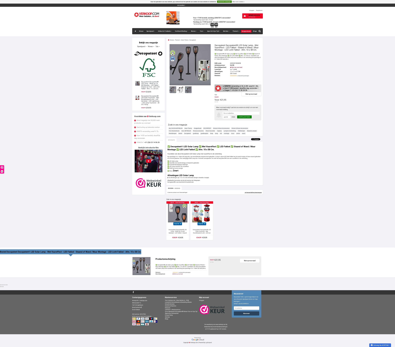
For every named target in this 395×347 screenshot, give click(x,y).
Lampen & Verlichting (230, 131)
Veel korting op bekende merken (148, 127)
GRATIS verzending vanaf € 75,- (148, 131)
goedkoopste (204, 133)
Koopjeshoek (246, 31)
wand (243, 133)
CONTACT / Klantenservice (172, 309)
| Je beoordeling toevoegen (184, 272)
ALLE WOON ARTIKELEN (175, 128)
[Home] (135, 31)
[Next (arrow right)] (3, 286)
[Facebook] (133, 292)
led (221, 133)
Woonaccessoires (198, 131)
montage (226, 133)
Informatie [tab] (171, 140)
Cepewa (219, 131)
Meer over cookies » (239, 1)
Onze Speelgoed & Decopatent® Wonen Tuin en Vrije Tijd (181, 311)
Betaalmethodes (170, 304)
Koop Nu (176, 223)
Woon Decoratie (210, 131)
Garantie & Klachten (170, 306)
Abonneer (246, 313)
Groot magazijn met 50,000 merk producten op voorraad (147, 121)
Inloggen (251, 10)
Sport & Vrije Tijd (213, 31)
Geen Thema (184, 40)
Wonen (193, 31)
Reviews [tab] (170, 188)
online (238, 133)
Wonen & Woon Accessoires (221, 128)
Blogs (255, 31)
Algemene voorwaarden (172, 313)
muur (232, 133)
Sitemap (167, 317)
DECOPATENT (207, 128)
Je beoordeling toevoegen (243, 75)
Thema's (236, 31)
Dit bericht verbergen (224, 1)
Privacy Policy (169, 315)
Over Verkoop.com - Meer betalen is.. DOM (177, 300)
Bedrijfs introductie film (148, 148)
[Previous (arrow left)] (1, 286)
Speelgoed (150, 31)
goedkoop (196, 133)
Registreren (259, 10)
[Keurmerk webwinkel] (148, 183)
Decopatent (192, 40)
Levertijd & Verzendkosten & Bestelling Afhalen (178, 302)
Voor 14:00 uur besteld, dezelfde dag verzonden (147, 137)
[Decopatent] (148, 64)
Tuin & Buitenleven (174, 131)
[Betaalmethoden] (145, 321)
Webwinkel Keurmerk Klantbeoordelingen (215, 326)
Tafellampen (241, 131)
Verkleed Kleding (181, 31)
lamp (216, 133)
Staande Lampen (252, 131)
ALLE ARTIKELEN (186, 131)
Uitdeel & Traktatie (164, 31)
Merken (226, 31)
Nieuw (141, 31)
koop (211, 133)
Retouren (167, 308)
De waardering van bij (215, 324)
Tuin (201, 31)
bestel (180, 133)
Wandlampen (172, 133)
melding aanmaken (244, 117)
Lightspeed (209, 342)
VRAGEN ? (148, 142)
